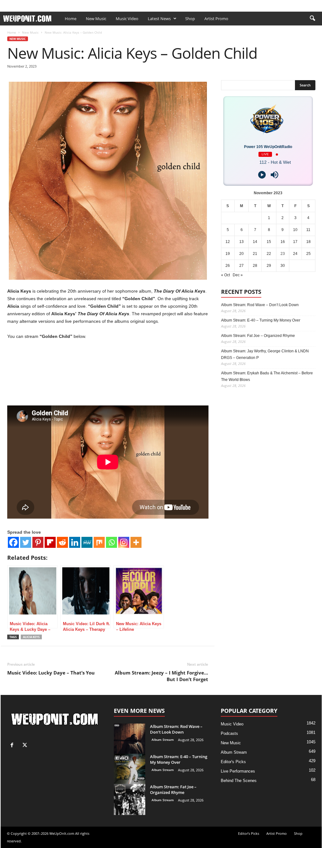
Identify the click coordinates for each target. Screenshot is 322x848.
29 (269, 265)
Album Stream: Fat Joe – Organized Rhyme (258, 335)
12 (227, 242)
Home (70, 18)
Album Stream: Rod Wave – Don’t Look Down (260, 305)
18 (308, 242)
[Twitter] (25, 542)
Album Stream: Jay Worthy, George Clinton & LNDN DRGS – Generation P (265, 354)
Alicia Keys (31, 637)
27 (241, 265)
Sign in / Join (13, 4)
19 (227, 253)
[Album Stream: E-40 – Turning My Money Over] (129, 769)
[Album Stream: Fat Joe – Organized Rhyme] (129, 799)
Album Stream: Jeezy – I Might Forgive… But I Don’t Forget (161, 675)
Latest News (159, 18)
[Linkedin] (74, 542)
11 (308, 230)
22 (269, 253)
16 (282, 242)
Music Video (127, 18)
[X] (317, 4)
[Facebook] (307, 4)
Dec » (238, 275)
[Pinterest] (37, 542)
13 (241, 242)
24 (295, 253)
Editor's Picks (233, 761)
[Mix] (99, 542)
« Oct (225, 275)
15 (269, 242)
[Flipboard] (50, 542)
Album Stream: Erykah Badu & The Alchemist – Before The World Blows (267, 376)
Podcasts (229, 733)
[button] (312, 18)
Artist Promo (75, 4)
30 (282, 265)
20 (241, 253)
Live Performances (238, 771)
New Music (96, 18)
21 (255, 253)
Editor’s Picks (44, 4)
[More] (136, 542)
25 (308, 253)
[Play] (262, 174)
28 (255, 265)
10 (295, 230)
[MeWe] (86, 542)
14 (255, 242)
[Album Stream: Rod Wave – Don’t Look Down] (129, 739)
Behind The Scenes (239, 780)
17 (295, 242)
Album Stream (163, 739)
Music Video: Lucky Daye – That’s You (51, 672)
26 (227, 265)
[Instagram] (123, 542)
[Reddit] (62, 542)
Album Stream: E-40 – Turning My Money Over (260, 320)
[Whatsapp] (111, 542)
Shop (97, 4)
